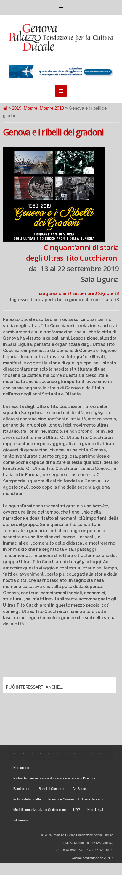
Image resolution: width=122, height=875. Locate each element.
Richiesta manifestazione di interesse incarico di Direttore (54, 778)
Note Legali (95, 809)
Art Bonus (80, 788)
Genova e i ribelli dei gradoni (53, 132)
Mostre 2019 (52, 108)
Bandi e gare (22, 788)
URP (76, 809)
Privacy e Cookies (61, 799)
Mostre (30, 108)
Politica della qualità (27, 799)
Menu (61, 7)
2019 (16, 108)
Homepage (21, 767)
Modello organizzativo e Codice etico (39, 809)
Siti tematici (21, 820)
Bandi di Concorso (52, 788)
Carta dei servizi (93, 799)
